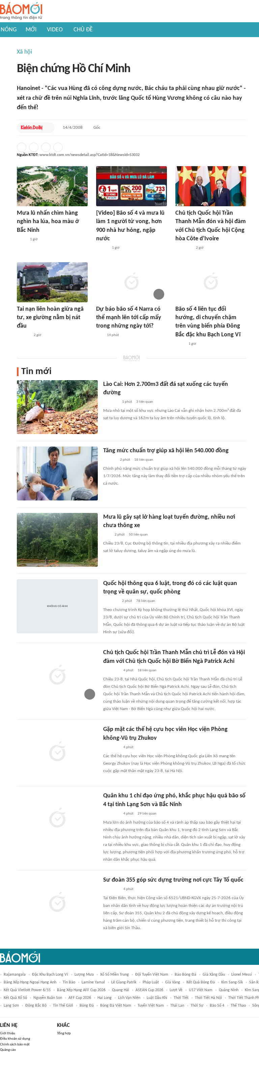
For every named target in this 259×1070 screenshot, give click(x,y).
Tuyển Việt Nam (151, 1006)
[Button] (48, 127)
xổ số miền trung (114, 975)
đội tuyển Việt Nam (151, 975)
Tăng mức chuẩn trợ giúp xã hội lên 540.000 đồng (166, 451)
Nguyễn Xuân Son (47, 998)
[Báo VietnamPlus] (183, 248)
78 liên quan (145, 601)
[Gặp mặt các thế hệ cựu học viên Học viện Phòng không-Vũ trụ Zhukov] (57, 752)
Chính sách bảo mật (15, 1044)
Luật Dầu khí (157, 998)
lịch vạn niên (129, 998)
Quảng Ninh (228, 990)
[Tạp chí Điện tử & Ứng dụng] (109, 460)
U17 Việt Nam (200, 990)
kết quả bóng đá (200, 982)
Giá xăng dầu (214, 975)
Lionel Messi (241, 975)
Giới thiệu (7, 1033)
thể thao (238, 1006)
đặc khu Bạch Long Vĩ (50, 975)
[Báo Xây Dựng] (110, 402)
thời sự (197, 1006)
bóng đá (87, 1006)
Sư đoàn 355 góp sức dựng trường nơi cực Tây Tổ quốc (173, 880)
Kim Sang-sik (232, 982)
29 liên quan (147, 814)
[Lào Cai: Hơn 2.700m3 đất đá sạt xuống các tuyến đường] (57, 407)
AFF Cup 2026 (79, 998)
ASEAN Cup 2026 (149, 990)
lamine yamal (93, 982)
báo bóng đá (185, 975)
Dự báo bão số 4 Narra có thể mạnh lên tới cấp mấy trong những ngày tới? (128, 317)
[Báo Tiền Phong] (23, 336)
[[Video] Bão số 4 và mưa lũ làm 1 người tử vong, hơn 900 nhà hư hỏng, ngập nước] (131, 186)
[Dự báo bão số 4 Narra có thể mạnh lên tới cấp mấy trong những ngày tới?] (131, 282)
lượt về (176, 990)
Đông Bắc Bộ (36, 1006)
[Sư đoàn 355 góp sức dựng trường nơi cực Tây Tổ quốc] (57, 903)
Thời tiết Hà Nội (208, 998)
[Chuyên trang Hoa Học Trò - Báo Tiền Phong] (99, 336)
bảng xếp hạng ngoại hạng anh (30, 982)
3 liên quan (144, 402)
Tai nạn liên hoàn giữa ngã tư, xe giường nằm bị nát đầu (50, 317)
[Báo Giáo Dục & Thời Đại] (107, 535)
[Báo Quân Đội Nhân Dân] (111, 671)
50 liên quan (138, 535)
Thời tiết (181, 998)
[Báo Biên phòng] (110, 601)
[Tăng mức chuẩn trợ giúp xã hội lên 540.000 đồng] (57, 473)
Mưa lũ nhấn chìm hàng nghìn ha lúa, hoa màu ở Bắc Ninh (48, 221)
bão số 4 (217, 1006)
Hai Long (104, 998)
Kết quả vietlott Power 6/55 (27, 990)
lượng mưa (84, 975)
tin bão (69, 982)
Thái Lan (177, 1006)
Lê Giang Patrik (123, 982)
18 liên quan (143, 460)
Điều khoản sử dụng (15, 1039)
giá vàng (172, 982)
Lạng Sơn (11, 1006)
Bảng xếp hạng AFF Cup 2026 (81, 990)
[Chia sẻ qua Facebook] (21, 147)
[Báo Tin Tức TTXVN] (21, 240)
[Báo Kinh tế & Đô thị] (31, 127)
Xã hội (24, 52)
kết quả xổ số (15, 998)
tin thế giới (63, 1006)
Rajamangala (15, 975)
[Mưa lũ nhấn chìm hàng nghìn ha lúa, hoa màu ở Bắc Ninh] (52, 186)
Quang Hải (120, 990)
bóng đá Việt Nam (115, 1006)
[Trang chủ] (21, 11)
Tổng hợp (64, 1033)
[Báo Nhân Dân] (102, 248)
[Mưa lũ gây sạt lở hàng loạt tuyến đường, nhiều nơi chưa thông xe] (57, 540)
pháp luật (151, 982)
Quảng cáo (8, 1050)
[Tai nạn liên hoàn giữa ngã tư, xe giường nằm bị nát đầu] (52, 282)
